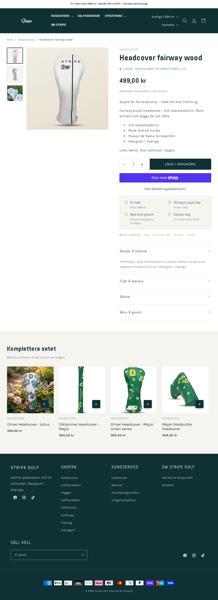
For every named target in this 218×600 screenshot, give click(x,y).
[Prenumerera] (82, 555)
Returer (117, 485)
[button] (62, 16)
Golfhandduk (70, 500)
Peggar (66, 492)
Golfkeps (67, 515)
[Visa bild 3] (15, 93)
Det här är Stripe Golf (177, 478)
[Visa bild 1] (15, 56)
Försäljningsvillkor (125, 492)
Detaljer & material (165, 251)
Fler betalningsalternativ (165, 189)
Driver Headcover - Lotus (28, 424)
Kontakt (168, 485)
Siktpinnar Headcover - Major (79, 426)
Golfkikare (68, 507)
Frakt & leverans (165, 281)
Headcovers (26, 39)
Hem (10, 39)
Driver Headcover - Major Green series (132, 426)
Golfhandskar (71, 485)
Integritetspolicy (124, 500)
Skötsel (165, 297)
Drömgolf (68, 530)
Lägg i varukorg (180, 164)
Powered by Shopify (121, 591)
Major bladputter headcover (177, 426)
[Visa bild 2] (15, 74)
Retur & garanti (165, 312)
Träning (66, 523)
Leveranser (119, 478)
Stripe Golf (101, 591)
